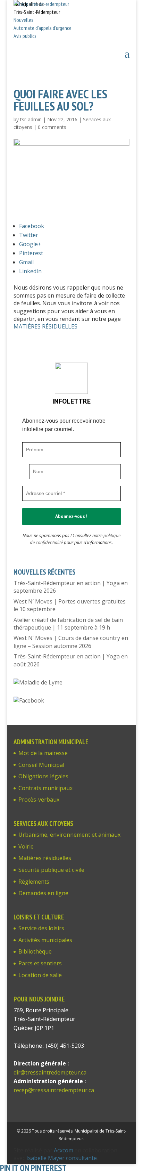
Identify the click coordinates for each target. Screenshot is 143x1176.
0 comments (52, 127)
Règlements (33, 881)
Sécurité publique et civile (51, 870)
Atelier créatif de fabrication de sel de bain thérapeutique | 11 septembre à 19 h (68, 623)
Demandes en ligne (43, 893)
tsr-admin (31, 119)
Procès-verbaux (38, 799)
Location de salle (40, 975)
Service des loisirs (41, 928)
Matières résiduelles (44, 858)
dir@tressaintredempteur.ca (50, 1072)
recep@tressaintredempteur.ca (54, 1090)
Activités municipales (45, 940)
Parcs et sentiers (40, 963)
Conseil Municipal (41, 765)
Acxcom (63, 1150)
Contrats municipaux (45, 788)
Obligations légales (43, 776)
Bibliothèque (35, 951)
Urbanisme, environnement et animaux (69, 834)
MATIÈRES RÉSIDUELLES (45, 326)
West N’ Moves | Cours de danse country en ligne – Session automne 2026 (71, 641)
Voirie (26, 846)
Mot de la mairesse (43, 753)
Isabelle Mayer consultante (61, 1158)
